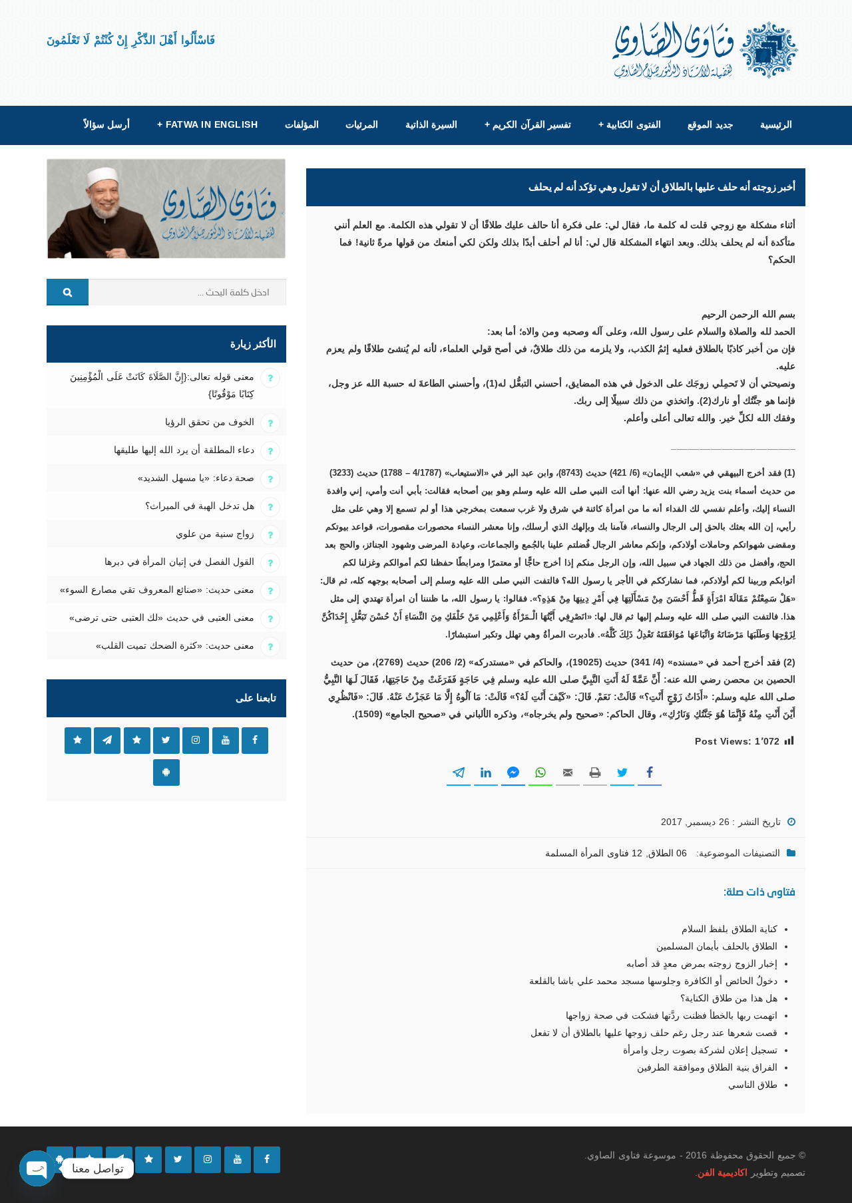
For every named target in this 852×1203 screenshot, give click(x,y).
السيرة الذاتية (431, 124)
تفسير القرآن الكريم (528, 124)
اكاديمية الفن (722, 1172)
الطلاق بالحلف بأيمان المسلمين (716, 946)
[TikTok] (148, 1159)
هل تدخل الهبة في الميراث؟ (199, 505)
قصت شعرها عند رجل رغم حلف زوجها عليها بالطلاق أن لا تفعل (654, 1032)
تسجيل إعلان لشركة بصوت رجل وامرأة (700, 1050)
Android (166, 772)
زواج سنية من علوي (215, 533)
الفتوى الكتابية (629, 124)
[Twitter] (178, 1159)
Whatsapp (78, 740)
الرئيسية (776, 124)
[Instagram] (207, 1159)
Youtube (225, 740)
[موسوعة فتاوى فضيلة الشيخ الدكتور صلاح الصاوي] (706, 50)
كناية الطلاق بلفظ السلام (729, 929)
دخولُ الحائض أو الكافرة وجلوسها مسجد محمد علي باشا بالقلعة (653, 980)
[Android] (60, 1159)
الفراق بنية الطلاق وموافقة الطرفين (707, 1067)
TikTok (137, 740)
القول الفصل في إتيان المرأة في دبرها (179, 561)
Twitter (166, 740)
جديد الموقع (710, 124)
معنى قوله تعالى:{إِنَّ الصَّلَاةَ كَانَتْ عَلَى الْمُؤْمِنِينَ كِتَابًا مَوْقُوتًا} (162, 385)
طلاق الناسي (752, 1084)
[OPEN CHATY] (37, 1168)
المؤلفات (302, 124)
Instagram (195, 740)
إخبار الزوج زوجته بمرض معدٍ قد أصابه (701, 963)
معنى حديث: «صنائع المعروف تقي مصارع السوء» (157, 589)
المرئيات (361, 124)
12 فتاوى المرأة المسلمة (593, 853)
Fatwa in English (207, 124)
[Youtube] (237, 1159)
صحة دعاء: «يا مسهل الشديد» (196, 477)
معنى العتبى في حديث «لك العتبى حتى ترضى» (161, 617)
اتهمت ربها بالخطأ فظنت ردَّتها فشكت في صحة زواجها (671, 1015)
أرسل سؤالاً (107, 124)
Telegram (107, 740)
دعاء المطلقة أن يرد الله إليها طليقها (184, 449)
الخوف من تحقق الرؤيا (209, 422)
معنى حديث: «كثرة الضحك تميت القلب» (175, 645)
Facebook (255, 740)
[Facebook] (267, 1159)
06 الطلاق (667, 853)
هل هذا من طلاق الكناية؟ (728, 998)
